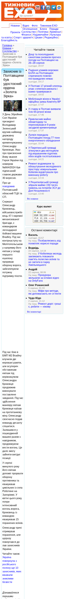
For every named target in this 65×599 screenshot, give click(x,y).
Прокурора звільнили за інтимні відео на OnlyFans (43, 278)
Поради (53, 29)
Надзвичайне (40, 34)
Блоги (43, 29)
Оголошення (30, 29)
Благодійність (9, 40)
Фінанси (26, 34)
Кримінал (55, 31)
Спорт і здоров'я (23, 37)
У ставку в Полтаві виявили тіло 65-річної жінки (44, 110)
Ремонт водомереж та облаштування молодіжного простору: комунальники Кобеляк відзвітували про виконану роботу (44, 169)
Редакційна (51, 37)
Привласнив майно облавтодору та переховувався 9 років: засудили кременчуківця (42, 123)
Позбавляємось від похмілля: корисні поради (44, 242)
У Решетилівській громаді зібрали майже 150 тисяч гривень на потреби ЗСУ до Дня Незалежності (44, 186)
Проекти (15, 32)
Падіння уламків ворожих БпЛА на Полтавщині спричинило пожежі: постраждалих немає (43, 74)
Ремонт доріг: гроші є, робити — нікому (44, 305)
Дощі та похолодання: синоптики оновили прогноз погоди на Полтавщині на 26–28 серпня (44, 58)
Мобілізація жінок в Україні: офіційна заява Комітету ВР (44, 100)
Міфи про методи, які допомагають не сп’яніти (44, 292)
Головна (7, 45)
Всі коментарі (34, 311)
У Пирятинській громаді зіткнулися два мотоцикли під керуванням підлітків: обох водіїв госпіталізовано (44, 152)
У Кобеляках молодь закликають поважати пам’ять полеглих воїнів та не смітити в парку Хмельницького (45, 259)
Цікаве (39, 37)
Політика (43, 31)
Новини (15, 25)
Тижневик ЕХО (48, 25)
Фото (35, 25)
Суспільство (28, 31)
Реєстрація (27, 9)
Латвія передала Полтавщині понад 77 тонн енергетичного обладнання (44, 138)
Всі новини (32, 198)
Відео (26, 25)
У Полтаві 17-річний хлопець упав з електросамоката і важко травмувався (45, 89)
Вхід (16, 9)
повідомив (8, 186)
